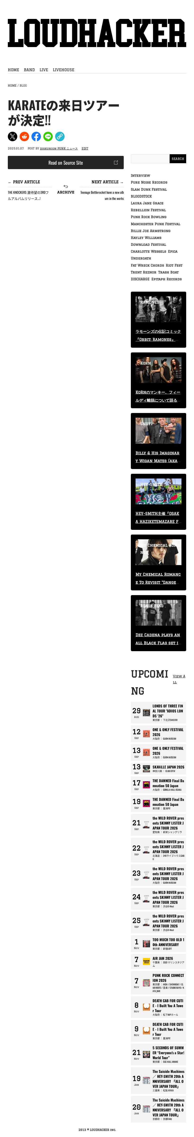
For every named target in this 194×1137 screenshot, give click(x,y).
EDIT (85, 148)
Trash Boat (168, 272)
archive (65, 192)
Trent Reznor (143, 272)
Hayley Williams (146, 238)
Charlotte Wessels (148, 251)
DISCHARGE (140, 279)
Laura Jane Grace (147, 203)
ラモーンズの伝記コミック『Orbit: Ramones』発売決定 (158, 339)
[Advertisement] (66, 244)
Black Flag (151, 606)
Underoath (141, 258)
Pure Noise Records (149, 182)
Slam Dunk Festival (149, 189)
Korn (145, 363)
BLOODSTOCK (141, 196)
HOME (13, 70)
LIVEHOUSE (63, 70)
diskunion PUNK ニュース (59, 148)
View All (179, 679)
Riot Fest (174, 265)
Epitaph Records (166, 279)
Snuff (146, 423)
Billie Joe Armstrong (151, 231)
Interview (140, 175)
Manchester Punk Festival (155, 224)
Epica (172, 251)
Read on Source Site (65, 162)
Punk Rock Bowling (149, 217)
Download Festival (148, 244)
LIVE (44, 70)
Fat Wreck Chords (147, 265)
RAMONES (149, 302)
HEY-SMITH (151, 484)
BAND (29, 70)
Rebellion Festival (148, 210)
